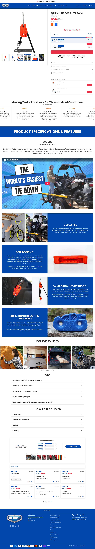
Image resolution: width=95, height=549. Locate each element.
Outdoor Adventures (55, 522)
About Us (57, 5)
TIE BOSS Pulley (60, 81)
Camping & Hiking (55, 515)
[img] (14, 471)
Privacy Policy (54, 537)
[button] (54, 16)
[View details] (54, 83)
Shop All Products (37, 5)
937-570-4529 (31, 520)
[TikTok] (16, 526)
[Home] (5, 6)
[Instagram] (13, 526)
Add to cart (72, 52)
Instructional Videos (48, 5)
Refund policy (54, 540)
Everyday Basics (54, 517)
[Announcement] (47, 1)
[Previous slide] (2, 358)
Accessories (53, 525)
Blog (51, 530)
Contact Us (64, 5)
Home (29, 5)
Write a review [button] (73, 446)
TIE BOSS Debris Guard (61, 89)
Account (85, 5)
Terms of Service (54, 535)
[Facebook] (10, 526)
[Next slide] (93, 358)
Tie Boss (73, 546)
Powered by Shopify (80, 546)
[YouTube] (19, 526)
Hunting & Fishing (55, 520)
